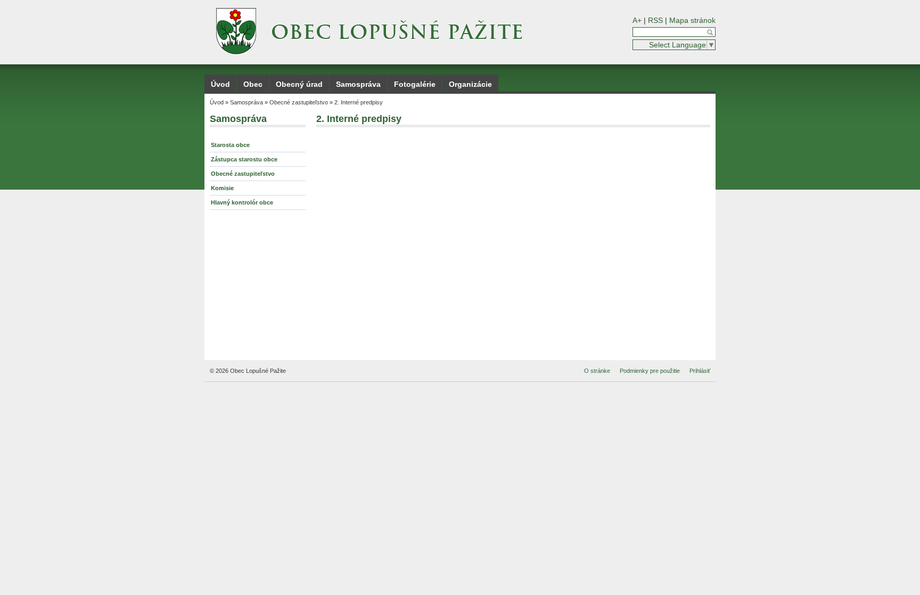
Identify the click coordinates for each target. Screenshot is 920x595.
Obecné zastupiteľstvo (298, 102)
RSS (655, 20)
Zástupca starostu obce (244, 159)
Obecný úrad (299, 84)
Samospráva (358, 84)
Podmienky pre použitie (650, 371)
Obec (252, 84)
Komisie (222, 188)
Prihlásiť (699, 371)
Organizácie (470, 84)
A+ (637, 20)
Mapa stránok (692, 20)
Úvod (220, 84)
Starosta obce (230, 145)
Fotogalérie (415, 84)
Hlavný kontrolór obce (242, 202)
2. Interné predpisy (358, 102)
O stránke (597, 371)
